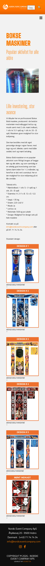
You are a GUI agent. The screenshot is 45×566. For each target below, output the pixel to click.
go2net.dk (27, 561)
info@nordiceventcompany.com (19, 226)
